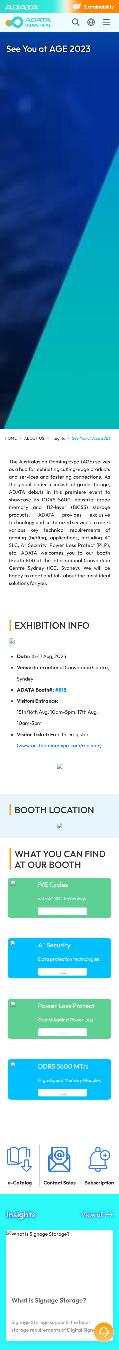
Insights (58, 438)
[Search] (75, 22)
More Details (63, 913)
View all (92, 1214)
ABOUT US (34, 438)
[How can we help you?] (104, 1332)
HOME (11, 438)
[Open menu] (106, 22)
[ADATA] (22, 6)
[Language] (91, 22)
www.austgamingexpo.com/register (59, 745)
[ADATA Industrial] (28, 22)
